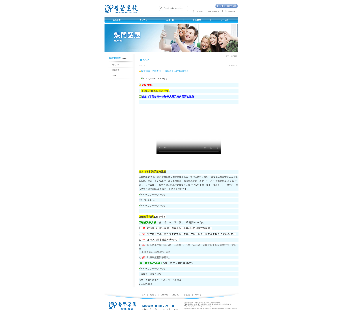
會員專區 (230, 11)
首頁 (227, 56)
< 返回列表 (233, 65)
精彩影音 (115, 70)
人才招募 (225, 20)
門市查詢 (198, 11)
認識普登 (118, 20)
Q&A (114, 75)
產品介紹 (171, 20)
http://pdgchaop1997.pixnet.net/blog (199, 306)
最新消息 (144, 20)
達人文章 (115, 65)
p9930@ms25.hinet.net (223, 304)
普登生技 (127, 6)
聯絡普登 (214, 11)
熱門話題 (198, 20)
